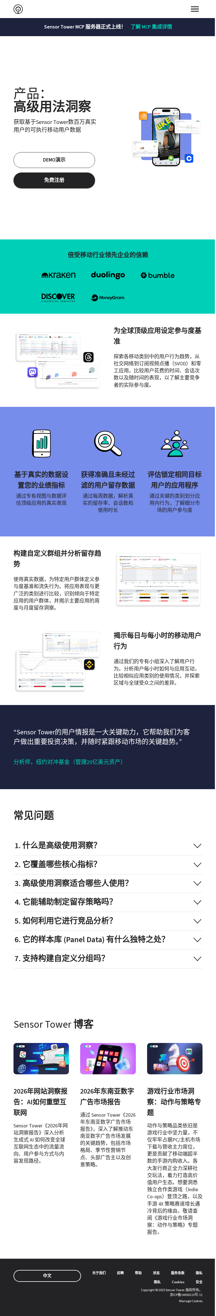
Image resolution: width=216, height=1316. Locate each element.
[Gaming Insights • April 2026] (174, 1139)
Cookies (178, 1282)
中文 (47, 1276)
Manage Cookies (190, 1301)
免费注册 (54, 180)
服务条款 (177, 1273)
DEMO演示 (54, 159)
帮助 (138, 1273)
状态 (156, 1273)
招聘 (120, 1273)
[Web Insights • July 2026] (41, 1104)
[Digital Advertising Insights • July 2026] (108, 1105)
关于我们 (99, 1273)
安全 (199, 1282)
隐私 (199, 1273)
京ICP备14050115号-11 (186, 1295)
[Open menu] (194, 9)
